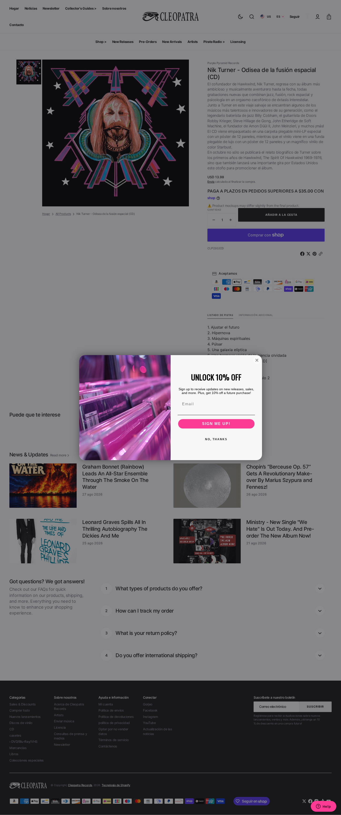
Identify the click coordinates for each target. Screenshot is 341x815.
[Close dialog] (257, 360)
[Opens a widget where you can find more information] (323, 807)
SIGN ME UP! (216, 424)
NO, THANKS (216, 439)
